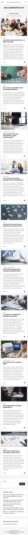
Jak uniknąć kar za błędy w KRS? (12, 363)
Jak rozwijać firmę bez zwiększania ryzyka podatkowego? (10, 135)
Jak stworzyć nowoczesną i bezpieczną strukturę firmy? (12, 225)
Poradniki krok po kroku (9, 267)
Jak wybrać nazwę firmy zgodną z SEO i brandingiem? (13, 179)
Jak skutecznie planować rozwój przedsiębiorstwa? (12, 270)
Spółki (4, 38)
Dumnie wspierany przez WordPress (10, 532)
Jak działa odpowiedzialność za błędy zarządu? (14, 41)
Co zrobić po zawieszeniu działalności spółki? (12, 315)
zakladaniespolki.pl (14, 2)
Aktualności (6, 176)
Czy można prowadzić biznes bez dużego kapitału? (13, 88)
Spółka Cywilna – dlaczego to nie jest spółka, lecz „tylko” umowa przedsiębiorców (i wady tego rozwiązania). (13, 496)
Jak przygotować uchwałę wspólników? (12, 406)
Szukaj (4, 481)
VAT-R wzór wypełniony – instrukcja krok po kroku (12, 452)
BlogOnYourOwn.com (14, 533)
